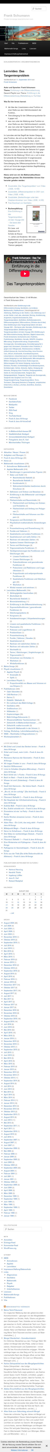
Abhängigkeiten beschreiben (21, 593)
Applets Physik (13, 672)
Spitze (30, 368)
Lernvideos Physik (14, 680)
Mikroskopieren (39, 358)
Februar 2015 (9, 1066)
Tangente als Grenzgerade (36, 375)
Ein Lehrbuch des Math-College (20, 703)
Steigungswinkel (36, 370)
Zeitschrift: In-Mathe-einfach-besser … (22, 722)
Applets (10, 1263)
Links (24, 48)
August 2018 (9, 973)
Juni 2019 (8, 948)
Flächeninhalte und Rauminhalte (23, 500)
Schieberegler (9, 368)
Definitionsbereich (34, 320)
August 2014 (9, 1083)
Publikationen (23, 43)
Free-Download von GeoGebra (19, 203)
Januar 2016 (9, 1038)
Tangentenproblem (27, 380)
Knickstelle (18, 353)
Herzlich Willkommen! (13, 766)
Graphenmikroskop (20, 341)
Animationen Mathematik (17, 466)
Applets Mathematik (15, 469)
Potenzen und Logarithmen (21, 629)
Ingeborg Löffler (15, 875)
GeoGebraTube (15, 401)
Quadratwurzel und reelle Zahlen (23, 537)
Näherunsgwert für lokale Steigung (17, 363)
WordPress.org (10, 1248)
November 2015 (10, 1044)
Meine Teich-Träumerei (13, 1310)
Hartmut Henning (16, 869)
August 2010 (9, 1134)
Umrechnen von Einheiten (20, 658)
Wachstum (17, 584)
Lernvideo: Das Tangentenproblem (16, 73)
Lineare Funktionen (21, 556)
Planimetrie (14, 627)
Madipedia (13, 404)
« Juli (12, 913)
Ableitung (7, 313)
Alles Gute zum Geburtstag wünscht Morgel (22, 1411)
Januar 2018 (9, 982)
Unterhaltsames (13, 1289)
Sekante (24, 368)
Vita (13, 43)
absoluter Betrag (28, 315)
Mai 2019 (7, 951)
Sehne (17, 368)
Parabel (14, 365)
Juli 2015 (7, 1052)
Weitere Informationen (19, 1450)
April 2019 (8, 953)
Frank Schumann (17, 15)
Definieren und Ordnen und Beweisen (25, 491)
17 (7, 905)
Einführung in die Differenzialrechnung (25, 90)
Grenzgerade (9, 344)
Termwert (7, 382)
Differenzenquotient (11, 322)
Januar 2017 (9, 1007)
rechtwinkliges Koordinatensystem (30, 365)
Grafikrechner (12, 708)
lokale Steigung (38, 356)
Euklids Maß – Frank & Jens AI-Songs (19, 805)
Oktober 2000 (9, 1182)
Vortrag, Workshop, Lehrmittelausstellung (21, 731)
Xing (11, 413)
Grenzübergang (20, 344)
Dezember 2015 (10, 1041)
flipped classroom (37, 334)
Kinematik (14, 674)
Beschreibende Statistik (22, 477)
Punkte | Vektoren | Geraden (21, 638)
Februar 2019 (9, 959)
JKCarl (10, 353)
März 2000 (8, 1193)
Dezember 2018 (10, 965)
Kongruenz (14, 615)
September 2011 (10, 1125)
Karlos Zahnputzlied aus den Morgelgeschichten (24, 1363)
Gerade (26, 339)
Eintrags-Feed (9, 1242)
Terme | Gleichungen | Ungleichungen (25, 652)
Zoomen (38, 385)
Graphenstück (33, 341)
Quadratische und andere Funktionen (25, 534)
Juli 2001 (7, 1176)
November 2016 (10, 1013)
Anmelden (8, 1239)
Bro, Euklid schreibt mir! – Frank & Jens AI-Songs (24, 808)
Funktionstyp (9, 339)
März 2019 (8, 956)
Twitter (11, 407)
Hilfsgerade (16, 349)
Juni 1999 (8, 1201)
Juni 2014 (8, 1089)
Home (6, 460)
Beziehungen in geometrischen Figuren (26, 472)
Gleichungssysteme (18, 612)
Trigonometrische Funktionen (22, 548)
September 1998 (10, 1207)
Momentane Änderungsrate (27, 361)
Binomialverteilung (18, 601)
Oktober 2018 (9, 968)
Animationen (12, 1261)
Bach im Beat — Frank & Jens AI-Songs (20, 777)
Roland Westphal (16, 881)
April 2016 (8, 1032)
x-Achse (15, 385)
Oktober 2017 (9, 987)
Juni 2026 (8, 928)
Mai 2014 (7, 1091)
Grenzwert (16, 346)
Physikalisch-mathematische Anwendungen (28, 522)
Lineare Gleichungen (21, 559)
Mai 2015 (7, 1058)
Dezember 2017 (10, 984)
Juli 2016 (7, 1024)
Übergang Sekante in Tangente (23, 382)
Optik (12, 677)
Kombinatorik (18, 483)
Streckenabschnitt (18, 373)
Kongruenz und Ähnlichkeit (21, 520)
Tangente (21, 375)
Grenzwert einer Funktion (30, 346)
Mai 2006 (7, 1151)
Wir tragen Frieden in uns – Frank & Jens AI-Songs (25, 763)
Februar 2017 (9, 1004)
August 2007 (9, 1142)
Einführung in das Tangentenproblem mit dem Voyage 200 (19, 330)
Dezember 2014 (10, 1072)
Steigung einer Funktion (20, 370)
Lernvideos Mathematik (16, 590)
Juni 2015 (8, 1055)
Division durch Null (38, 322)
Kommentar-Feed (11, 1245)
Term (37, 380)
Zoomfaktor (8, 387)
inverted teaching (24, 351)
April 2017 (8, 1001)
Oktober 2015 (9, 1046)
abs (20, 315)
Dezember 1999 (10, 1196)
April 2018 (8, 976)
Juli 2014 (7, 1086)
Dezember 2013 (10, 1106)
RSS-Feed (13, 410)
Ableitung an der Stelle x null (22, 313)
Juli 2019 (7, 945)
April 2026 (8, 931)
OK (32, 1450)
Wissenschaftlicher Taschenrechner (21, 720)
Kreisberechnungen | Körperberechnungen (27, 618)
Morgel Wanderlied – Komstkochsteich (20, 1338)
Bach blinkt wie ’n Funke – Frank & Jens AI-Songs (24, 774)
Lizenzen (33, 48)
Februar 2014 (9, 1100)
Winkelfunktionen (17, 663)
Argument (7, 317)
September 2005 (10, 1159)
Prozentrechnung (17, 635)
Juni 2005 (8, 1162)
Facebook (13, 399)
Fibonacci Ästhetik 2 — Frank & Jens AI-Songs (23, 797)
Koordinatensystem (30, 353)
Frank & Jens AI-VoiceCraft (20, 421)
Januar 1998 (9, 1215)
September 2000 (10, 1184)
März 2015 (8, 1063)
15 (35, 902)
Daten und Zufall (16, 475)
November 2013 (10, 1108)
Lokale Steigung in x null (13, 358)
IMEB (34, 43)
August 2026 (9, 923)
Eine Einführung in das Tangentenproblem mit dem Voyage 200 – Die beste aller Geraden (23, 326)
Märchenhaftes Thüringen (19, 442)
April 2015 (8, 1061)
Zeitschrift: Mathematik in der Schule (22, 728)
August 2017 (9, 993)
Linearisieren (9, 356)
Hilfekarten (11, 711)
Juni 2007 (8, 1145)
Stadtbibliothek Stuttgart (19, 434)
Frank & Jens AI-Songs (18, 418)
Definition (22, 320)
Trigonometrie (15, 655)
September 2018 (10, 970)
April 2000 (8, 1190)
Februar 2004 (9, 1173)
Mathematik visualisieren (14, 463)
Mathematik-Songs (11, 48)
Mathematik (27, 358)
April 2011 (8, 1128)
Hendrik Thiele (15, 872)
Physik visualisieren (12, 669)
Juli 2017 (7, 996)
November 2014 (10, 1075)
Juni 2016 (8, 1027)
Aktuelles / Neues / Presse (14, 452)
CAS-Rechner (12, 694)
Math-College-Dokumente (17, 717)
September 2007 (10, 1139)
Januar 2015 (9, 1069)
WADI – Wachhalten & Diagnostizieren (19, 734)
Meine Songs (9, 666)
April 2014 (8, 1094)
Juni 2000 (8, 1187)
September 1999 (10, 1199)
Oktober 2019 (9, 939)
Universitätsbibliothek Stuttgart (21, 437)
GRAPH (32, 339)
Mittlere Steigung (10, 361)
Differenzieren (25, 322)
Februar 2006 (9, 1153)
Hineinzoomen (27, 349)
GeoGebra (24, 308)
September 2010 (10, 1131)
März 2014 (8, 1097)
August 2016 (9, 1021)
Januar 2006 (9, 1156)
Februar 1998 (9, 1213)
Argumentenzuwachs (20, 317)
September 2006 (10, 1148)
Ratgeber (10, 1286)
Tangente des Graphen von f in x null (17, 377)
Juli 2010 (7, 1137)
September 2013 (10, 1114)
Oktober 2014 (9, 1077)
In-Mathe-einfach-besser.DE (20, 431)
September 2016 (10, 1018)
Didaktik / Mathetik (14, 700)
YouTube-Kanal (15, 415)
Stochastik (14, 649)
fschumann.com (24, 337)
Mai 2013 (7, 1122)
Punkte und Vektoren (18, 531)
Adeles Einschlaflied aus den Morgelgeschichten (24, 1388)
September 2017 (10, 990)
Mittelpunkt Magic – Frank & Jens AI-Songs (21, 828)
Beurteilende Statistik (21, 480)
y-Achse (23, 385)
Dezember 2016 (10, 1010)
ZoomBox (30, 385)
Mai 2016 (7, 1029)
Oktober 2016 (9, 1015)
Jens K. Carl (14, 878)
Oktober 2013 (9, 1111)
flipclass (26, 334)
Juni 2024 (8, 934)
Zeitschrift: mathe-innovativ (18, 725)
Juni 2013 (8, 1120)
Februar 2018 (9, 979)
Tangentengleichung (11, 380)
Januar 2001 (9, 1179)
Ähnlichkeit (14, 596)
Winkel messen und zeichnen (22, 587)
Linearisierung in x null (23, 356)
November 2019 (10, 937)
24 (7, 908)
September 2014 (10, 1080)
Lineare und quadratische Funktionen (25, 624)
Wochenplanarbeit (11, 736)
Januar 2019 (9, 962)
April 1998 (8, 1210)
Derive (9, 697)
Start (6, 43)
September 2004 (10, 1167)
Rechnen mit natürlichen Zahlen (23, 643)
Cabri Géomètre (13, 691)
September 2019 (10, 942)
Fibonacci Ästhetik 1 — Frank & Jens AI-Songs (23, 839)
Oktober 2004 (9, 1165)
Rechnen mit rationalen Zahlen (22, 539)
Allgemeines (12, 1274)
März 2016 (8, 1035)
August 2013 (9, 1117)
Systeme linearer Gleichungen (22, 542)
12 (18, 902)
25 (12, 908)
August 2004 (9, 1170)
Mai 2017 (7, 999)
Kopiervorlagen (13, 714)
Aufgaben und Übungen (13, 455)
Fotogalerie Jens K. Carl (19, 439)
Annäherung (40, 315)
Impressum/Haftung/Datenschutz (16, 54)
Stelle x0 (7, 373)
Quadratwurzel (16, 641)
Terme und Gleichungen (20, 545)
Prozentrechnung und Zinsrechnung (25, 528)
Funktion (34, 337)
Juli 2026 (7, 925)
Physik (9, 1283)
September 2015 (10, 1049)
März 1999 (8, 1204)
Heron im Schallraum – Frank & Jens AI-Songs (23, 831)
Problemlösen (15, 632)
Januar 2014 (9, 1103)
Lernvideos (11, 1266)
